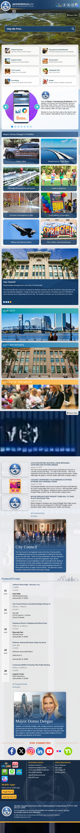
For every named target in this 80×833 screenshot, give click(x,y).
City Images (60, 770)
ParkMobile (12, 772)
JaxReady (15, 765)
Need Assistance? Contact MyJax (55, 806)
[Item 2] (15, 127)
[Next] (37, 106)
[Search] (73, 29)
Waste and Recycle (5, 772)
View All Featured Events (36, 775)
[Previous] (5, 106)
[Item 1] (12, 127)
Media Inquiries (60, 772)
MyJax (59, 5)
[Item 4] (21, 127)
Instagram (73, 5)
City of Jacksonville (6, 6)
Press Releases (60, 765)
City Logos (58, 767)
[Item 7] (31, 127)
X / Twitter (68, 5)
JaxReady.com (59, 292)
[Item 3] (18, 127)
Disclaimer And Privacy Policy (31, 806)
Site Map (17, 806)
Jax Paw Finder (5, 779)
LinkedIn (40, 751)
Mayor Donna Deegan (40, 715)
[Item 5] (25, 127)
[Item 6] (28, 127)
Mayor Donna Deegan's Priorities (18, 134)
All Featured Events (19, 684)
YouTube (49, 751)
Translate (77, 5)
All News (34, 516)
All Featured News (37, 513)
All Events (16, 687)
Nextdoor (68, 751)
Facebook (64, 5)
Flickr (59, 751)
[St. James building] (40, 263)
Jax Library (19, 772)
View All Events (33, 777)
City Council (40, 545)
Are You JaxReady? (12, 282)
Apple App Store (10, 796)
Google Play (8, 791)
